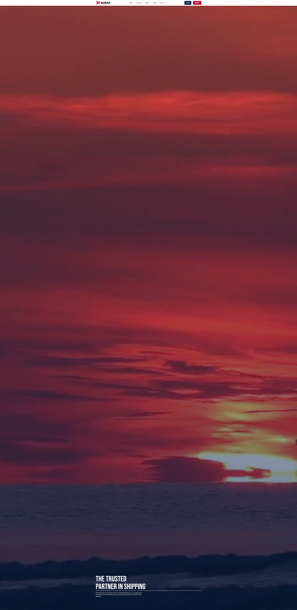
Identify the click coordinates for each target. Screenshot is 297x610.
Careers (161, 2)
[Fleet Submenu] (133, 3)
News (154, 2)
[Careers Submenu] (165, 3)
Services (139, 2)
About (147, 2)
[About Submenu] (150, 3)
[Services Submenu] (142, 3)
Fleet (130, 2)
